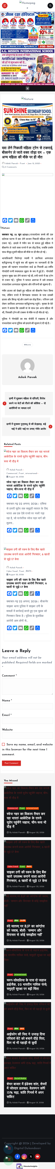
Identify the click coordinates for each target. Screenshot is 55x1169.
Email (7, 715)
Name (7, 700)
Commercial (11, 473)
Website (7, 729)
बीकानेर (28, 571)
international (31, 473)
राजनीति (22, 920)
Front (22, 163)
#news (28, 345)
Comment (9, 675)
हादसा (22, 1028)
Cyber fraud (11, 571)
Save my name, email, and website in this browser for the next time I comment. (27, 749)
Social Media (20, 1078)
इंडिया (16, 920)
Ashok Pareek (11, 163)
